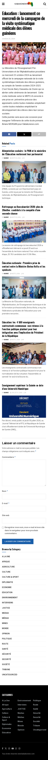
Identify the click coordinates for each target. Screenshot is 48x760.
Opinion (6, 633)
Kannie (6, 158)
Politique (7, 638)
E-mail (5, 503)
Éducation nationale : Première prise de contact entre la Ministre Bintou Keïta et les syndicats (23, 266)
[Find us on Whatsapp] (16, 748)
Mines (5, 623)
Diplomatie (7, 582)
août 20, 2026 (16, 217)
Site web (5, 515)
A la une (6, 556)
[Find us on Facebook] (2, 748)
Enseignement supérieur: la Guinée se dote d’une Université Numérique (22, 387)
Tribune (6, 669)
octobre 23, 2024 (8, 38)
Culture (6, 572)
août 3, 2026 (15, 274)
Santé (5, 649)
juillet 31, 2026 (16, 393)
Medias (5, 613)
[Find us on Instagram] (9, 748)
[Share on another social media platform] (39, 134)
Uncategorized (9, 674)
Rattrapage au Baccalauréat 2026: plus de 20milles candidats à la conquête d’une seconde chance (22, 210)
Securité (6, 659)
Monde (5, 628)
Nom (5, 491)
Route (5, 643)
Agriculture (8, 566)
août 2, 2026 (15, 340)
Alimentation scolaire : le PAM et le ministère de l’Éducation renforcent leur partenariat (24, 152)
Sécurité (6, 654)
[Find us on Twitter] (6, 748)
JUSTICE (6, 608)
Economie (6, 587)
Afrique (6, 561)
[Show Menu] (3, 4)
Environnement (10, 597)
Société (6, 664)
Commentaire (9, 457)
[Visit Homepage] (24, 4)
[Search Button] (44, 4)
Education (7, 592)
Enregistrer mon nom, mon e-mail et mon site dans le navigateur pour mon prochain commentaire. (24, 530)
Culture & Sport (10, 577)
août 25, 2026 (16, 158)
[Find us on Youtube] (13, 748)
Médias (5, 618)
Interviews (7, 602)
